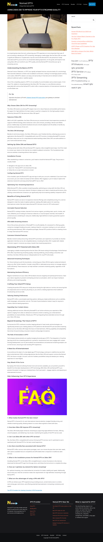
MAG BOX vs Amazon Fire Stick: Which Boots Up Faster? (82, 52)
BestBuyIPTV (33, 508)
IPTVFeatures (77, 64)
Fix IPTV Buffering (83, 61)
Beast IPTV (33, 511)
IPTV (90, 60)
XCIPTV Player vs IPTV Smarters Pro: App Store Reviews (83, 47)
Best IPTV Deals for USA (59, 510)
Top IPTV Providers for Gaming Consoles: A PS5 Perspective (24, 490)
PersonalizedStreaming (76, 84)
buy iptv (74, 61)
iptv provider (77, 67)
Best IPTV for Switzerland (59, 520)
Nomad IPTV (26, 3)
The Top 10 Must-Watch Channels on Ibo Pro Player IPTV (83, 37)
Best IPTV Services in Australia (60, 513)
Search (73, 16)
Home (58, 4)
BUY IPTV (92, 4)
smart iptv (88, 84)
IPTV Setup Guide (76, 74)
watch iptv (76, 87)
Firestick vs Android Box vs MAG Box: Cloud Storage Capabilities (82, 42)
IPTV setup (87, 72)
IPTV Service (77, 71)
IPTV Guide (86, 64)
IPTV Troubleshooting (79, 81)
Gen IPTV (32, 513)
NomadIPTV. (56, 537)
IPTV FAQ (79, 4)
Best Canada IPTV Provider (59, 518)
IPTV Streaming (79, 77)
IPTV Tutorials (65, 4)
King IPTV (32, 506)
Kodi (89, 81)
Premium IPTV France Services (60, 515)
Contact (85, 4)
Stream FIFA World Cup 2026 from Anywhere (81, 33)
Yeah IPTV (32, 515)
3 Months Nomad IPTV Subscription (35, 97)
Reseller (73, 4)
